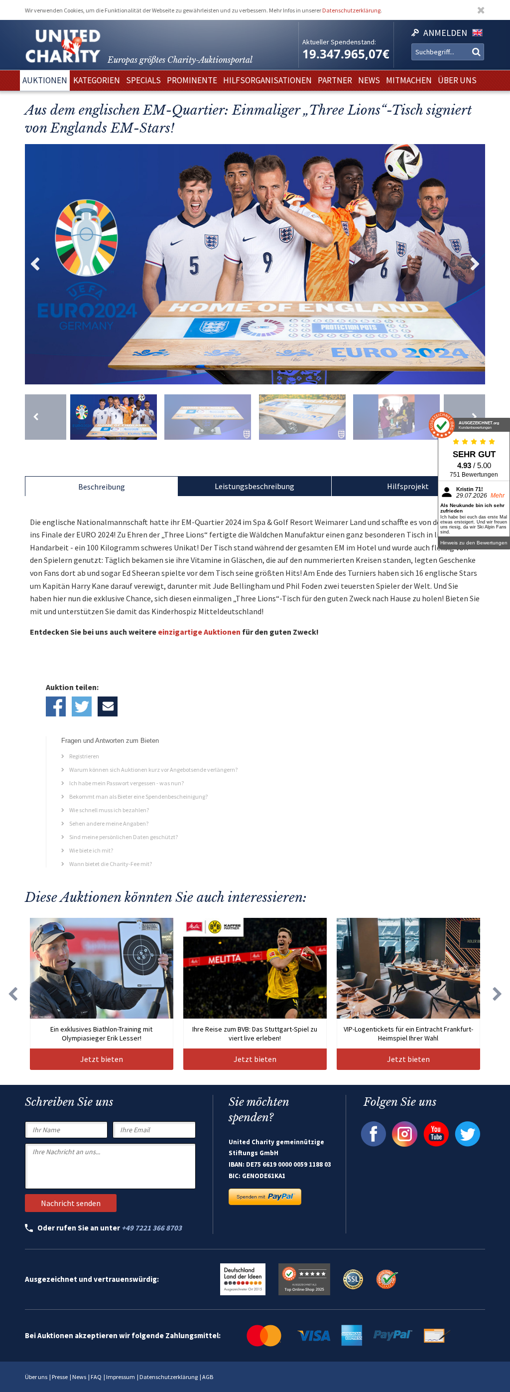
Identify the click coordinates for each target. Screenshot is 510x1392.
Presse (60, 1377)
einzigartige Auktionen (199, 632)
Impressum (120, 1377)
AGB (207, 1377)
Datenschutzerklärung (351, 10)
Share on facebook (56, 706)
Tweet (82, 706)
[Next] (464, 417)
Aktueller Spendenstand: (339, 41)
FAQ (96, 1377)
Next (475, 264)
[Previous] (45, 417)
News (79, 1377)
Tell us (108, 706)
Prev (35, 264)
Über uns (36, 1377)
